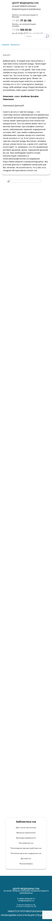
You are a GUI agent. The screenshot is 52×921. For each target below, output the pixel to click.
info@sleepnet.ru (26, 900)
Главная (5, 44)
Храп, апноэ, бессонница (26, 827)
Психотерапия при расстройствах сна (26, 848)
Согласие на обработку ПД (26, 906)
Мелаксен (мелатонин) (26, 832)
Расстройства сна (26, 843)
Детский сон (26, 858)
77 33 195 (21, 20)
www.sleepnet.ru (27, 898)
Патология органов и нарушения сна (26, 853)
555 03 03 (21, 29)
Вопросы (15, 44)
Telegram (48, 10)
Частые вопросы (26, 863)
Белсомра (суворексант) (26, 838)
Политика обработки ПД (26, 905)
